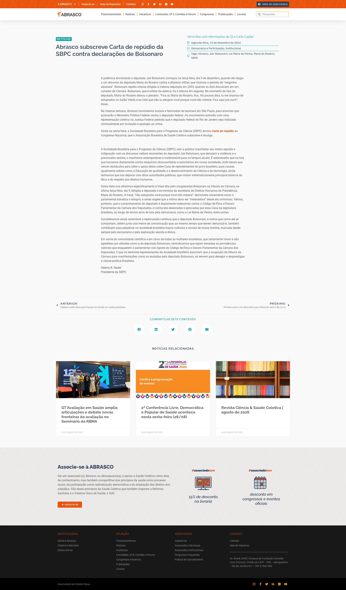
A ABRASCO (65, 4)
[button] (139, 329)
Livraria (241, 14)
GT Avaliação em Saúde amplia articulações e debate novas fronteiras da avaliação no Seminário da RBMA (89, 414)
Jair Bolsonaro (218, 53)
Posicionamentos (111, 14)
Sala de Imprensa (110, 4)
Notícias (130, 14)
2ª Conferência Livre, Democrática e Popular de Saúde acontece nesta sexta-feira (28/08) (172, 412)
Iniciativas (145, 14)
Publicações (225, 14)
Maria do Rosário (264, 53)
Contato (131, 4)
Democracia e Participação (207, 48)
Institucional (233, 48)
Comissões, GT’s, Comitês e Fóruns (175, 14)
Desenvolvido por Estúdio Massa (74, 584)
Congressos (207, 14)
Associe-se (88, 4)
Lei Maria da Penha (240, 53)
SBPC (194, 58)
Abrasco (203, 53)
